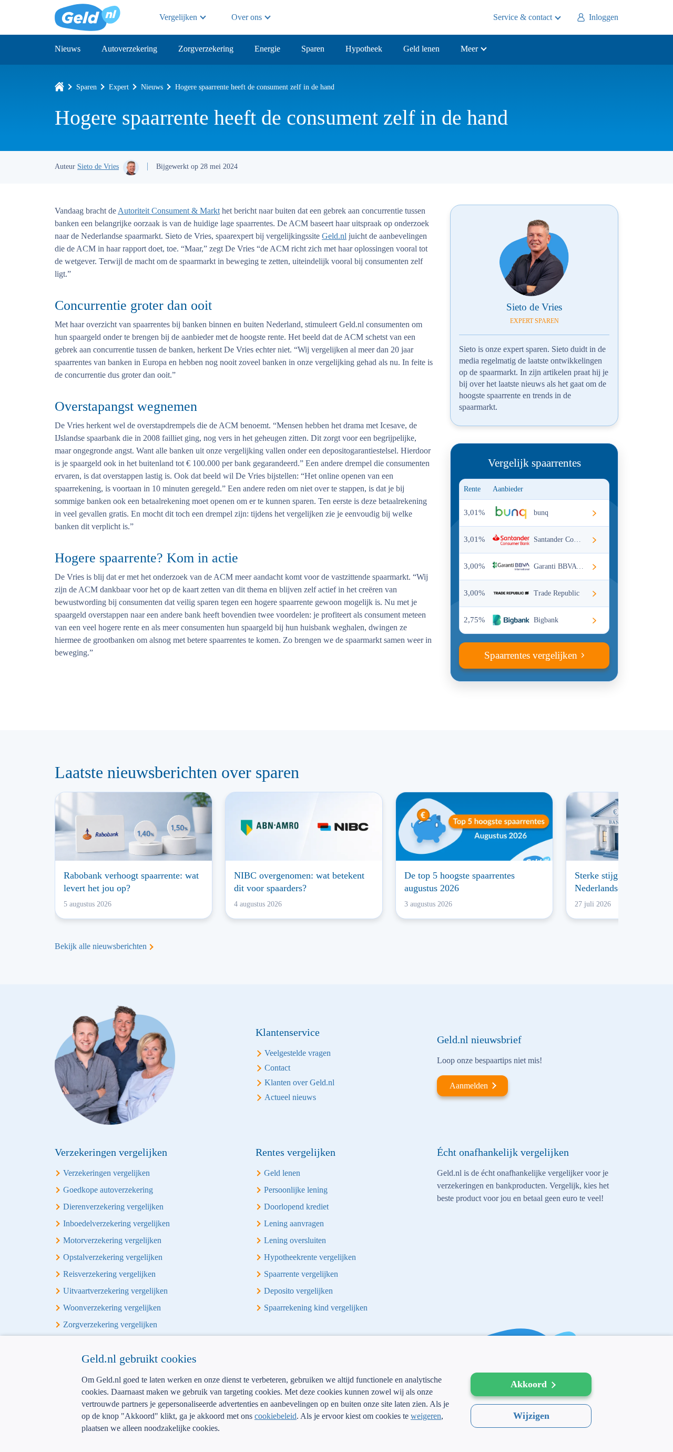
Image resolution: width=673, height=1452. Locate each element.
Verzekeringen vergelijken (106, 1172)
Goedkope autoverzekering (108, 1189)
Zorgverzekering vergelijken (110, 1324)
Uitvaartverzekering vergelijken (115, 1290)
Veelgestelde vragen (297, 1052)
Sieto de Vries (98, 166)
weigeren (426, 1415)
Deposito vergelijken (298, 1290)
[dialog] (336, 1394)
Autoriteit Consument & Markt (169, 210)
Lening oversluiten (295, 1240)
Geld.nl (87, 17)
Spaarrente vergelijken (301, 1273)
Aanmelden (469, 1085)
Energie (267, 48)
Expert (119, 87)
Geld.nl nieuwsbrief (479, 1039)
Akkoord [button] (529, 1384)
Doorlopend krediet (296, 1206)
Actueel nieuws (290, 1097)
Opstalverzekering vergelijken (112, 1257)
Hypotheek (363, 48)
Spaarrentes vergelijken (530, 655)
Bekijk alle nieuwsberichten (101, 946)
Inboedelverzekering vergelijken (116, 1223)
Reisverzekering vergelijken (109, 1273)
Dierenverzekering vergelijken (113, 1206)
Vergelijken (178, 17)
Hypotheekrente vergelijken (310, 1257)
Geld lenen (421, 48)
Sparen (312, 48)
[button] (265, 1435)
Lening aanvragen (294, 1223)
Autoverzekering (129, 48)
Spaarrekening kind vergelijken (316, 1307)
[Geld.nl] (59, 87)
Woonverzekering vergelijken (112, 1307)
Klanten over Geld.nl (299, 1082)
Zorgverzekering (205, 48)
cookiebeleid (275, 1415)
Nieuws (67, 48)
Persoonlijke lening (296, 1189)
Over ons (246, 17)
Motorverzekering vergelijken (112, 1240)
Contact (277, 1067)
